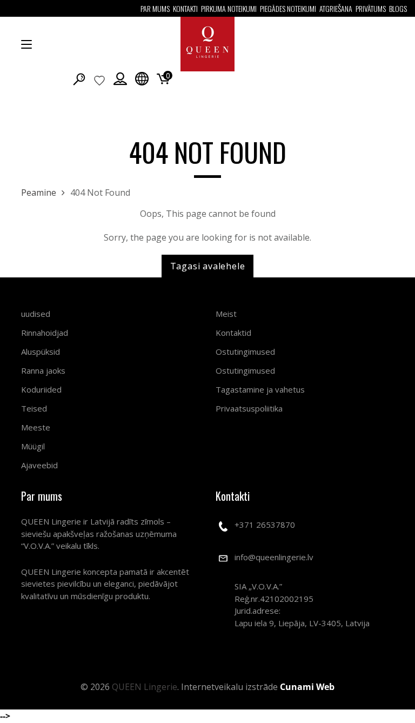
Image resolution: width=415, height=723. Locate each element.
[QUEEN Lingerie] (207, 44)
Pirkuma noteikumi (229, 8)
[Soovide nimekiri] (99, 80)
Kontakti (185, 8)
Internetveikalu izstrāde (257, 687)
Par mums (155, 8)
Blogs (398, 8)
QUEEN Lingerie (144, 687)
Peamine (38, 192)
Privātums (371, 8)
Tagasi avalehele (207, 266)
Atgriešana (335, 8)
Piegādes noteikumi (288, 8)
